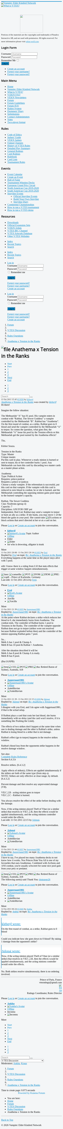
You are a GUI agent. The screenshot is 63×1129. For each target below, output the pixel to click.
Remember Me (8, 60)
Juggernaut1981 (33, 609)
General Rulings (15, 151)
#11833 (37, 552)
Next (9, 377)
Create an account (16, 69)
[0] (60, 990)
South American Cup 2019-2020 (23, 191)
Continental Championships (20, 204)
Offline (10, 536)
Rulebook (12, 156)
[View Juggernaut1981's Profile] (20, 682)
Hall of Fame (13, 180)
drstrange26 (44, 879)
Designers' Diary (15, 111)
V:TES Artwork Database (19, 233)
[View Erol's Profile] (14, 593)
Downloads (13, 222)
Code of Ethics (14, 134)
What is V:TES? (15, 92)
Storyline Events (15, 193)
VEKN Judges (14, 140)
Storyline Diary (20, 202)
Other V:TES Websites (18, 236)
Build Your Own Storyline (26, 199)
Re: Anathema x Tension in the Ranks (44, 555)
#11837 (20, 849)
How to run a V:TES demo (20, 210)
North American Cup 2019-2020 (23, 188)
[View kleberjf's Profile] (16, 533)
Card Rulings (13, 154)
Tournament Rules (16, 162)
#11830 (20, 399)
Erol (45, 552)
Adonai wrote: (11, 951)
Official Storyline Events (25, 196)
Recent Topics (14, 244)
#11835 (20, 609)
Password (6, 57)
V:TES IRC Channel (17, 230)
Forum (10, 100)
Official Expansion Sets (18, 225)
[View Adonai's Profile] (16, 833)
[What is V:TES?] (10, 5)
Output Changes (15, 143)
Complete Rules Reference (14, 756)
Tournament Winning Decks (21, 182)
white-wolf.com (32, 41)
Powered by (24, 1093)
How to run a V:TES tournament (23, 207)
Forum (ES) (13, 105)
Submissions (13, 114)
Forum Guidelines (16, 103)
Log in (5, 63)
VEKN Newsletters (16, 97)
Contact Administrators (18, 116)
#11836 (37, 699)
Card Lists (12, 159)
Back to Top (7, 1120)
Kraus (24, 1063)
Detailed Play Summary (18, 148)
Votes (10, 119)
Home (10, 86)
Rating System (14, 108)
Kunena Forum (37, 1093)
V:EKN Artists (14, 228)
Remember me (18, 272)
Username (6, 54)
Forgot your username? (18, 71)
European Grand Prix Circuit (21, 185)
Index (10, 241)
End (9, 380)
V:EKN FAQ (13, 94)
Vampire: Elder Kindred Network (23, 89)
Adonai (47, 699)
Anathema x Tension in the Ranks (17, 402)
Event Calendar (14, 174)
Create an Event (15, 177)
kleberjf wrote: (11, 924)
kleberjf (30, 399)
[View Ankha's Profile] (16, 1006)
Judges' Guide (14, 137)
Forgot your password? (18, 74)
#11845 (20, 909)
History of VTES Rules (18, 145)
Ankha (29, 909)
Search (10, 247)
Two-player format (16, 122)
